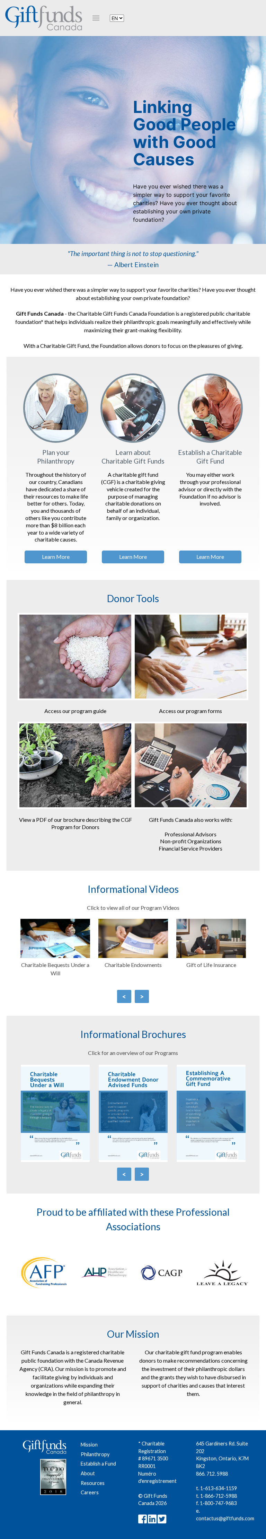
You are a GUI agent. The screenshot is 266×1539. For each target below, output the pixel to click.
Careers (90, 1492)
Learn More (56, 556)
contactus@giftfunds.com (225, 1518)
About (88, 1473)
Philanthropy (95, 1454)
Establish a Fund (98, 1464)
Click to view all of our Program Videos (133, 907)
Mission (89, 1445)
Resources (93, 1483)
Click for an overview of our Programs (133, 1052)
